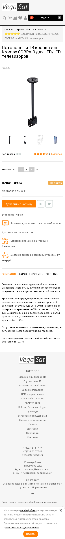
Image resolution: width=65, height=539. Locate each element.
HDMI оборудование (32, 394)
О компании (32, 433)
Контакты (32, 437)
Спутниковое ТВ (32, 381)
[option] (9, 140)
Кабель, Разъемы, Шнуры (32, 407)
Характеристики (31, 274)
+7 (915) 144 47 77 (32, 447)
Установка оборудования (32, 415)
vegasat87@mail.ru (32, 454)
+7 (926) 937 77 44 (32, 451)
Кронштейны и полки (32, 398)
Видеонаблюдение (32, 389)
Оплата (33, 424)
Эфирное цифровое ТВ (33, 376)
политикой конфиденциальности (22, 527)
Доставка (32, 428)
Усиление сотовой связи (32, 385)
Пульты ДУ (32, 411)
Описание (9, 274)
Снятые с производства (32, 420)
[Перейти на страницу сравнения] (15, 17)
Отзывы (52, 274)
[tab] (9, 274)
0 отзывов (56, 154)
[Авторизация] (25, 17)
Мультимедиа (32, 402)
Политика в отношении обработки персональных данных (29, 504)
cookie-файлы (27, 510)
